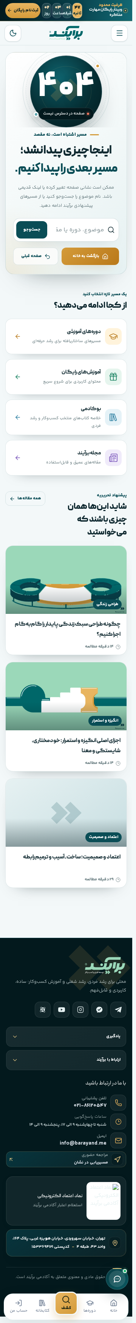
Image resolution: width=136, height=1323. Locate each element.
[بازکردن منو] (119, 33)
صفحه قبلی (31, 256)
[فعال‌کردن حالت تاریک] (13, 33)
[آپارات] (43, 1010)
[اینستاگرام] (80, 1010)
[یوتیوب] (62, 1010)
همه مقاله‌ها (29, 498)
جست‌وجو (31, 229)
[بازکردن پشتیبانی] (117, 1279)
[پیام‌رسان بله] (99, 1010)
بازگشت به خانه (86, 256)
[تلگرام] (118, 1010)
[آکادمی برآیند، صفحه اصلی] (66, 33)
